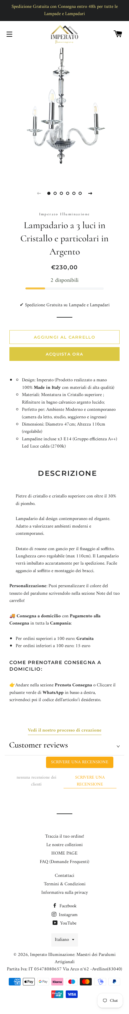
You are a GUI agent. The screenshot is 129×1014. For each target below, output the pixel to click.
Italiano (62, 940)
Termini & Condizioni (64, 884)
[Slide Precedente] (39, 193)
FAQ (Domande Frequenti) (64, 862)
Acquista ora (65, 354)
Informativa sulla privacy (64, 892)
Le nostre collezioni (64, 845)
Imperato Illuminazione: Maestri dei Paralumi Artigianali (73, 958)
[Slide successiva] (90, 193)
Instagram (68, 915)
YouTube (67, 923)
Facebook (67, 906)
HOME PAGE (64, 853)
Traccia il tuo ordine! (64, 836)
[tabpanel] (64, 112)
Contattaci (64, 876)
